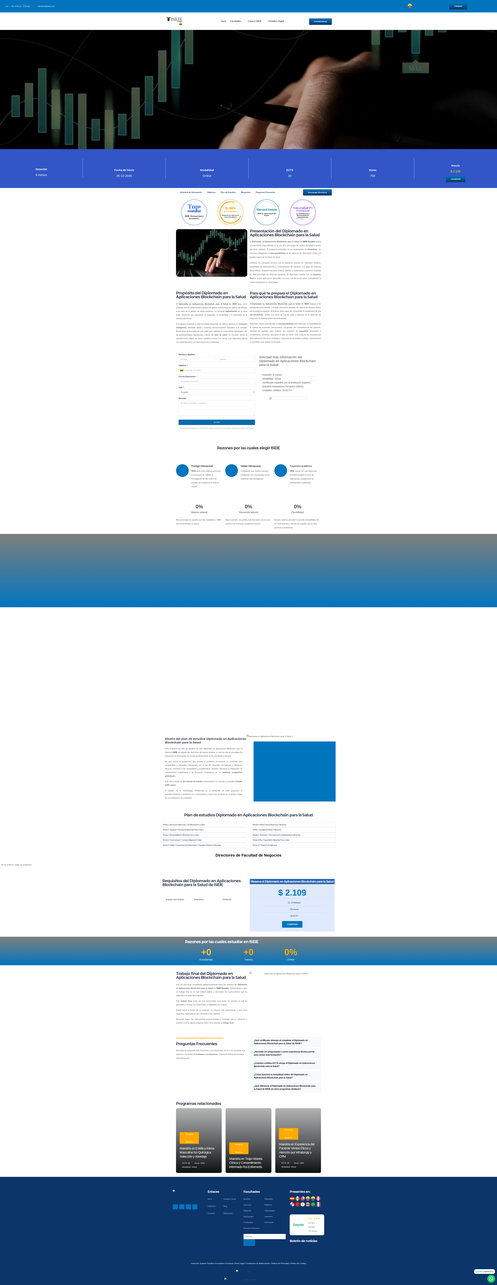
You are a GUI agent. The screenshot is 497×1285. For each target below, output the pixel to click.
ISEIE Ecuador (309, 241)
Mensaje (182, 398)
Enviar (217, 422)
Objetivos (211, 192)
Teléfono (183, 365)
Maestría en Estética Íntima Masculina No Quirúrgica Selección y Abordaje (197, 1152)
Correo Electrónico (188, 376)
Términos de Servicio (239, 428)
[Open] (414, 7)
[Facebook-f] (175, 1206)
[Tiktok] (369, 6)
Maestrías (189, 1134)
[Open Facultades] (243, 21)
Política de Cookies (298, 1263)
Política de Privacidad (223, 428)
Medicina (189, 1142)
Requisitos (246, 192)
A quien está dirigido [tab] (175, 899)
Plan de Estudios (228, 192)
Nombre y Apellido (188, 354)
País (181, 387)
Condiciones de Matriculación (258, 1263)
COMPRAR (292, 924)
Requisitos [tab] (199, 899)
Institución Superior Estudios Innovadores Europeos (212, 1263)
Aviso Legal (240, 1263)
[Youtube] (363, 6)
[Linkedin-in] (357, 6)
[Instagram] (351, 6)
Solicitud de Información (191, 192)
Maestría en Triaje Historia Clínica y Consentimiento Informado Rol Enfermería (245, 1163)
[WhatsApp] (491, 1278)
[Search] (249, 1242)
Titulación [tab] (226, 899)
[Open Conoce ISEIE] (263, 21)
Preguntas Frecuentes (265, 192)
